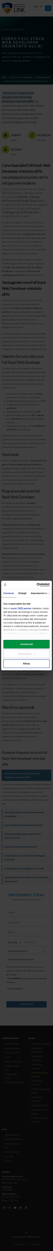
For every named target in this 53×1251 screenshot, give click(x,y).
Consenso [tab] (8, 593)
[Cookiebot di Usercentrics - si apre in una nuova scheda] (37, 585)
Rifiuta (26, 663)
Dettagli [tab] (22, 593)
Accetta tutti (26, 644)
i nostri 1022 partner (20, 608)
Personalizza (25, 654)
